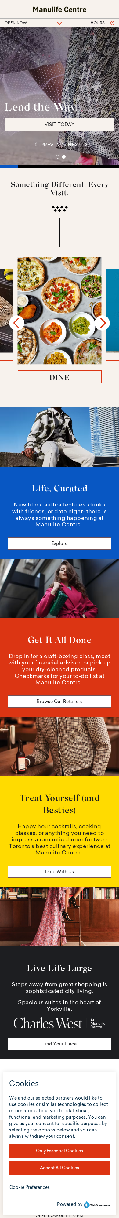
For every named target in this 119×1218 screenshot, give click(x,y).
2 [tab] (64, 157)
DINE (59, 377)
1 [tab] (58, 157)
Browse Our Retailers (59, 701)
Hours (98, 23)
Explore (59, 543)
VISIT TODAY (60, 124)
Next (102, 323)
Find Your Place (59, 1044)
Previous (16, 323)
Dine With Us (59, 871)
